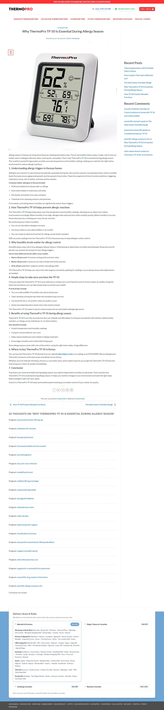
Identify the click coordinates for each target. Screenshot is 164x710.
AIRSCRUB (36, 704)
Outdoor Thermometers (54, 19)
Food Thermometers (99, 19)
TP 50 (84, 158)
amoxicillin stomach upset (135, 121)
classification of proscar (26, 533)
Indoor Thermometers (26, 19)
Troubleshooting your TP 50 (135, 133)
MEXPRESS (13, 707)
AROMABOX (14, 704)
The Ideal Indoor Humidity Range (99, 404)
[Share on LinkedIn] (72, 390)
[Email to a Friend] (63, 390)
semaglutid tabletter (25, 498)
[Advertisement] (142, 42)
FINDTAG (136, 704)
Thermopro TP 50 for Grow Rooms (138, 155)
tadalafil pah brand (25, 472)
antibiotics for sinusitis (26, 428)
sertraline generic (24, 455)
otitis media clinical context (135, 151)
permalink (81, 399)
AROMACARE (25, 704)
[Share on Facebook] (54, 390)
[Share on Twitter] (59, 390)
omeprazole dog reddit (26, 490)
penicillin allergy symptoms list (29, 586)
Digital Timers (142, 19)
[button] (147, 9)
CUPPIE (70, 704)
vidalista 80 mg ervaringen (28, 481)
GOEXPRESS (105, 704)
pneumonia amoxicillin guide (136, 130)
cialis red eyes (22, 516)
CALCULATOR (117, 704)
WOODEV (127, 704)
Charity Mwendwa (72, 38)
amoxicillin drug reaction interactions (32, 577)
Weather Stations (122, 19)
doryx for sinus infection (27, 463)
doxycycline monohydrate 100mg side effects (35, 542)
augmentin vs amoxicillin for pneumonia (33, 568)
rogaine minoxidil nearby (27, 551)
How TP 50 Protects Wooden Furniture (29, 404)
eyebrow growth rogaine (27, 525)
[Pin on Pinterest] (67, 390)
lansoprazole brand (25, 437)
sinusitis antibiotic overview (135, 109)
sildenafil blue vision (25, 507)
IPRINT (144, 704)
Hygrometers (77, 19)
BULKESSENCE (60, 704)
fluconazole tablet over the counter (31, 446)
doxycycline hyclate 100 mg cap (30, 420)
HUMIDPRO (95, 704)
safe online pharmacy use (27, 559)
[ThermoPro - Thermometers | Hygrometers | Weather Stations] (21, 9)
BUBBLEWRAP (47, 704)
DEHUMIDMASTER (81, 704)
